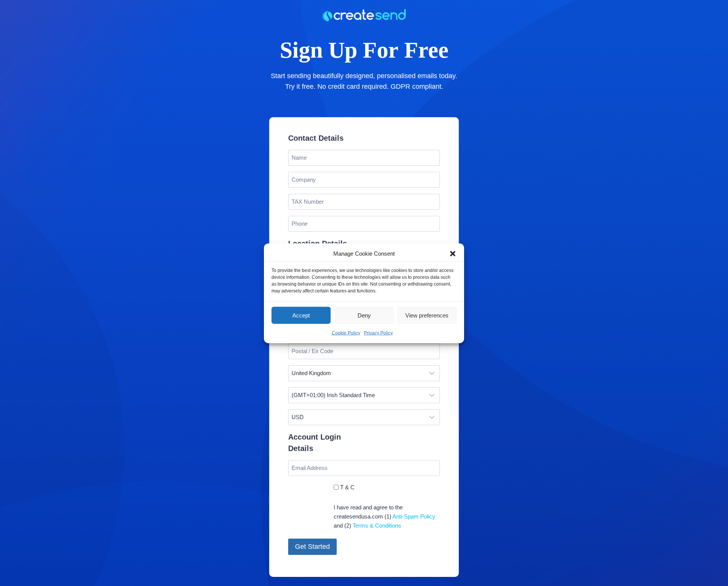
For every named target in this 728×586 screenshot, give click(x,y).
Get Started (312, 546)
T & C (347, 487)
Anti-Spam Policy (413, 516)
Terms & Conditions (377, 525)
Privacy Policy (378, 332)
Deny (364, 315)
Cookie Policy (346, 332)
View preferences (427, 315)
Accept (301, 315)
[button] (453, 253)
